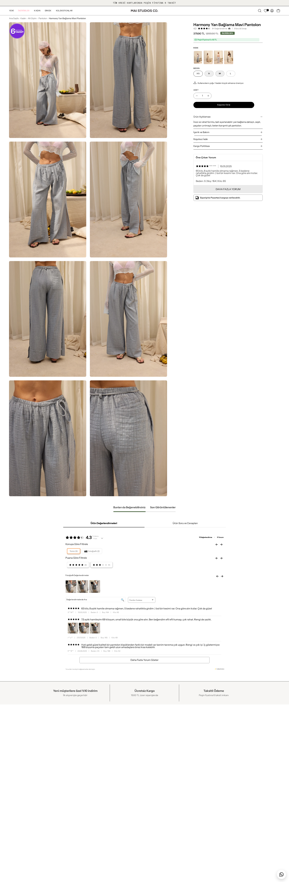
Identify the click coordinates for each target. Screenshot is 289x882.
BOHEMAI (126, 796)
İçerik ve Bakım (201, 132)
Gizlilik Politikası (73, 786)
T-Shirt (179, 812)
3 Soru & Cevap (240, 28)
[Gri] (218, 57)
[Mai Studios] (144, 10)
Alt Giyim (32, 18)
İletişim (13, 786)
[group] (144, 3)
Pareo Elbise (182, 791)
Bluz (177, 801)
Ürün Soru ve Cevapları (185, 523)
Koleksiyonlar (127, 791)
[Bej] (208, 57)
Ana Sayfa (14, 18)
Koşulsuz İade (200, 139)
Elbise (178, 796)
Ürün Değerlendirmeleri (104, 523)
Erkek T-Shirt (182, 817)
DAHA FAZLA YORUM (228, 189)
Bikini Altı (180, 786)
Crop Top (180, 806)
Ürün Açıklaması (202, 116)
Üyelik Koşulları (73, 801)
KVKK (68, 780)
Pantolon (43, 18)
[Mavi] (197, 57)
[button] (24, 10)
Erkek (123, 786)
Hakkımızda (15, 780)
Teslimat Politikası (74, 796)
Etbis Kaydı (15, 791)
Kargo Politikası (201, 146)
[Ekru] (228, 57)
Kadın (23, 18)
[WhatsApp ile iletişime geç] (281, 874)
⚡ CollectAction (219, 669)
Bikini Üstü (181, 780)
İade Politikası (72, 791)
